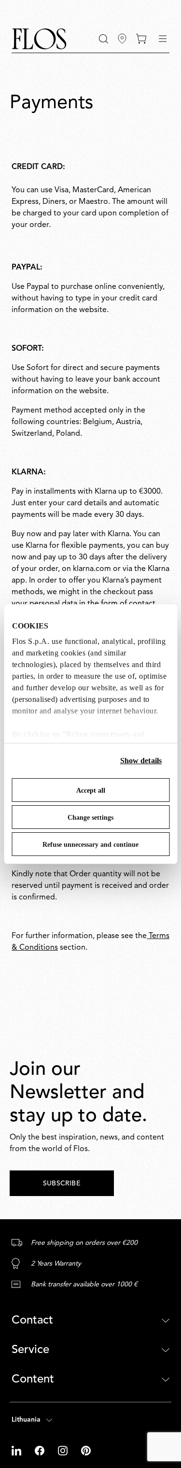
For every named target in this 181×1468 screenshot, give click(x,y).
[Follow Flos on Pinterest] (86, 1450)
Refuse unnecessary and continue (90, 844)
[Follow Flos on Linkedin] (17, 1450)
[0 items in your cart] (141, 38)
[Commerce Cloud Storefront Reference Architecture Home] (39, 39)
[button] (103, 38)
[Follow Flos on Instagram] (64, 1450)
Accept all (90, 790)
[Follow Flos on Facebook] (40, 1450)
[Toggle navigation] (162, 38)
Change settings (90, 817)
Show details (141, 760)
